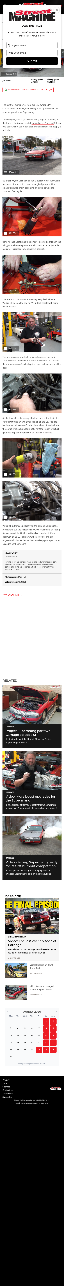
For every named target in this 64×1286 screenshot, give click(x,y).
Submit (32, 61)
